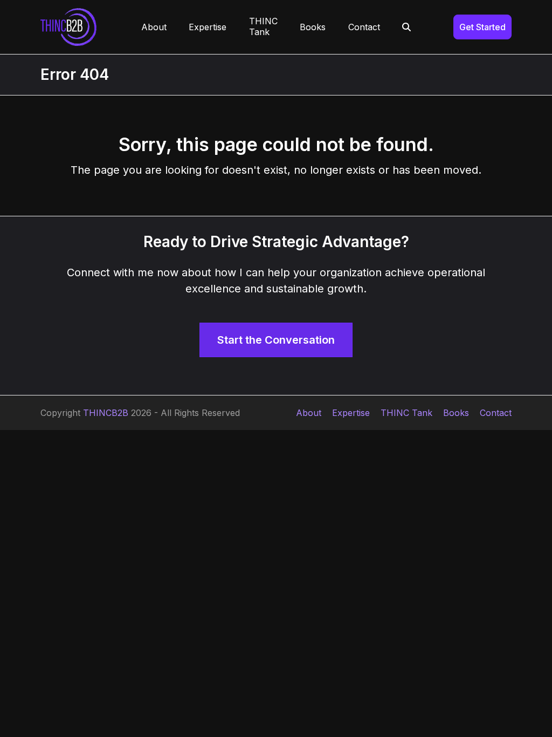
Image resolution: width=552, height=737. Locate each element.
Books (456, 412)
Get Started (482, 27)
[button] (407, 27)
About (308, 412)
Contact (496, 412)
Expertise (351, 412)
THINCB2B (105, 412)
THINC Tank (406, 412)
